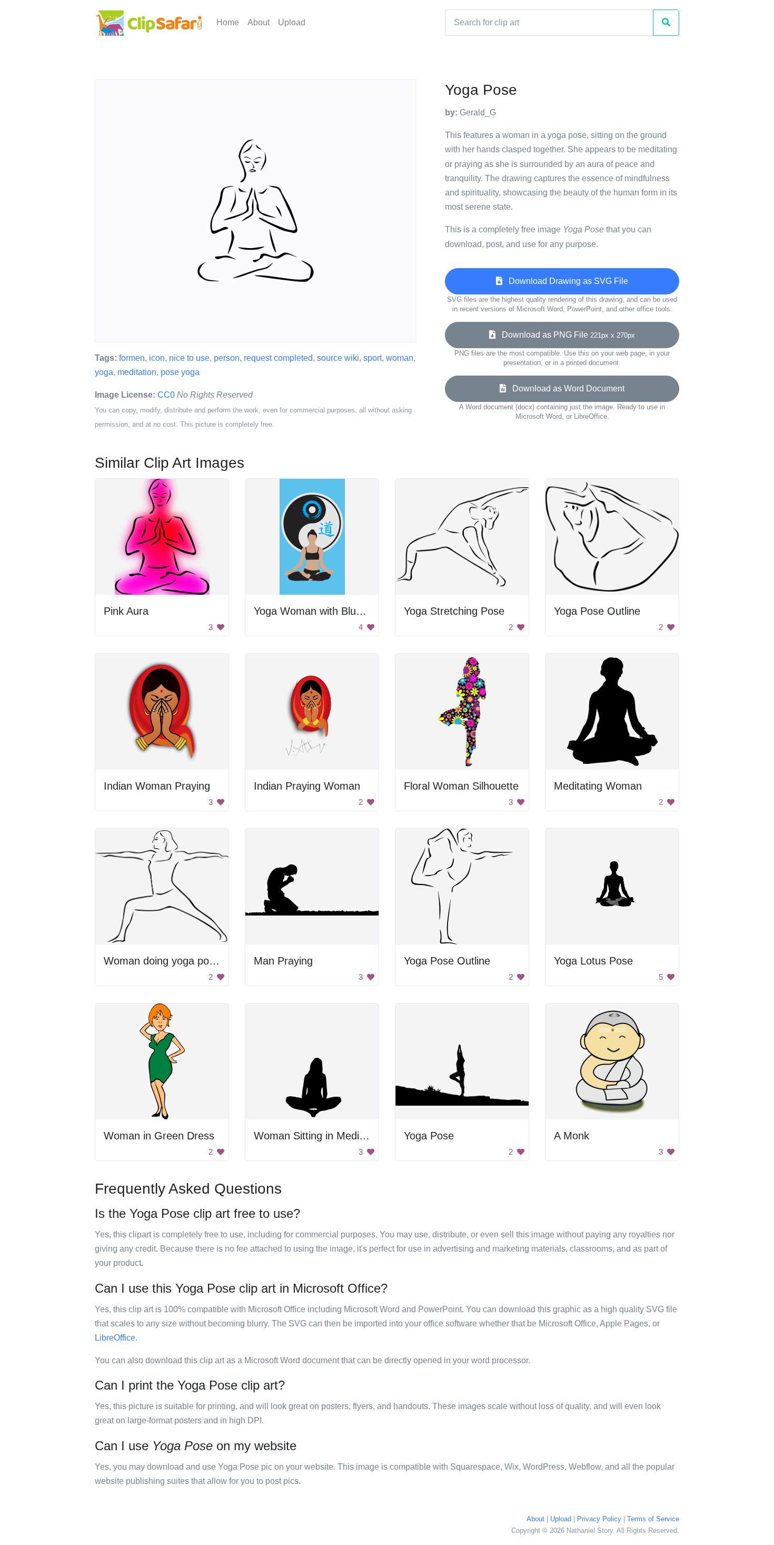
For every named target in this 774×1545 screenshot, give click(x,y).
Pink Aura (126, 611)
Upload (291, 22)
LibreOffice (115, 1337)
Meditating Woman (598, 786)
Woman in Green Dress (159, 1135)
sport (372, 357)
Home (227, 22)
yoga (104, 372)
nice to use (189, 357)
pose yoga (180, 372)
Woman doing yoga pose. (163, 961)
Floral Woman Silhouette (461, 786)
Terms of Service (653, 1519)
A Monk (571, 1135)
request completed (278, 357)
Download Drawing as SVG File (565, 281)
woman (399, 357)
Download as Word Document (565, 388)
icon (157, 357)
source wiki (338, 357)
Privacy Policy (599, 1519)
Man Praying (283, 961)
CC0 (166, 394)
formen (132, 357)
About (258, 22)
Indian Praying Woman (307, 786)
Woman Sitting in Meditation (319, 1135)
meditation (136, 372)
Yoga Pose (429, 1135)
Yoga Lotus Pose (593, 961)
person (227, 357)
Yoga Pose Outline (597, 611)
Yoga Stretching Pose (454, 611)
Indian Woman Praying (157, 786)
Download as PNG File (565, 334)
